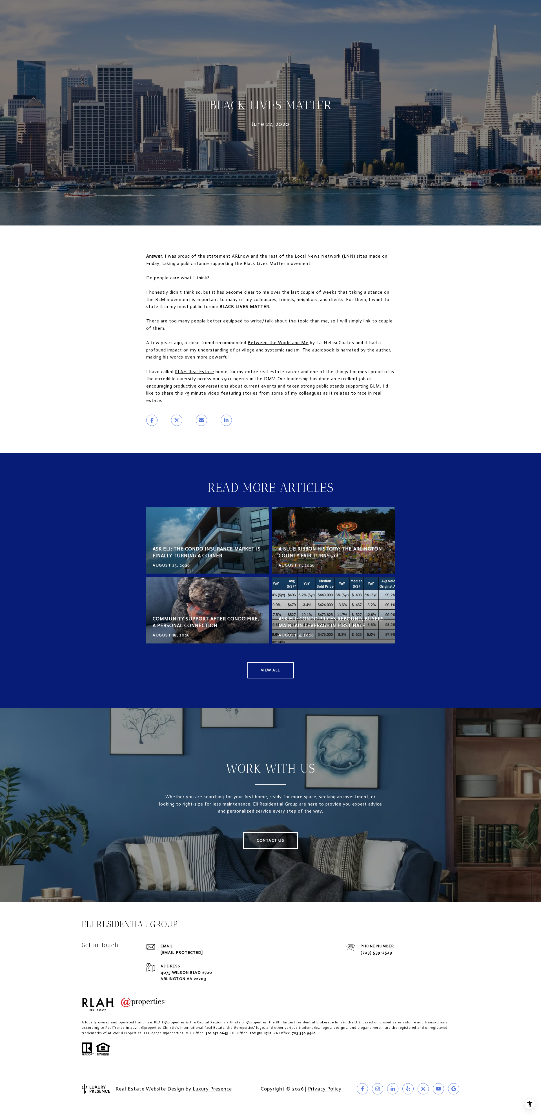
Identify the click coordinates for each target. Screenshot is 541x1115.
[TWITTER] (423, 1088)
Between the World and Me (278, 342)
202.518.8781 (260, 1033)
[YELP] (408, 1088)
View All (270, 670)
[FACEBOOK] (362, 1088)
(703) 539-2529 (376, 952)
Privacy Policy (325, 1089)
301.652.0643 (217, 1033)
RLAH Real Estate (194, 371)
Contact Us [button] (270, 840)
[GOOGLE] (453, 1088)
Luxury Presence (212, 1089)
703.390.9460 (304, 1033)
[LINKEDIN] (392, 1088)
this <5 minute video (197, 393)
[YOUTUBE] (438, 1088)
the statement (214, 256)
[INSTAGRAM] (377, 1088)
